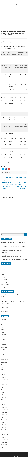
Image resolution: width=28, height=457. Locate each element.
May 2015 (3, 397)
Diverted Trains (4, 269)
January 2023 (4, 334)
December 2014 (4, 409)
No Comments (11, 36)
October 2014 (4, 414)
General (3, 272)
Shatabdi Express (5, 282)
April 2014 (3, 429)
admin (3, 36)
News (2, 274)
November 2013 (4, 442)
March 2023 (4, 329)
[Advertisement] (14, 17)
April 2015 (3, 399)
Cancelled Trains (4, 267)
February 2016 (4, 374)
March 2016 (4, 372)
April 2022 (3, 342)
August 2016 (4, 364)
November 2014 (4, 412)
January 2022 (4, 344)
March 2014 (4, 432)
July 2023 (3, 327)
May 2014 (3, 427)
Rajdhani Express (6, 172)
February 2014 (4, 434)
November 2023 (4, 322)
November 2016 (4, 359)
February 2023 (4, 332)
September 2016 (5, 362)
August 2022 (4, 337)
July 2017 (3, 354)
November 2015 (4, 382)
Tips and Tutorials (5, 284)
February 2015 (4, 404)
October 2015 (4, 384)
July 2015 (3, 392)
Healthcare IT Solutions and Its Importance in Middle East (14, 259)
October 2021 (4, 347)
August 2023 (4, 324)
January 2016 (4, 377)
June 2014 (3, 424)
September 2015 (5, 387)
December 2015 (4, 379)
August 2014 (4, 419)
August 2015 (4, 389)
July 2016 (3, 367)
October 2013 (4, 444)
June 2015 (3, 394)
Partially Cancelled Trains (6, 277)
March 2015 (4, 402)
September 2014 (5, 417)
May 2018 (3, 352)
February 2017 (4, 357)
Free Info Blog (14, 4)
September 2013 (5, 447)
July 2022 (3, 339)
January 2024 (4, 319)
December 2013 (4, 439)
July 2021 (3, 349)
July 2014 (3, 422)
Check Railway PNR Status (17, 299)
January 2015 (4, 407)
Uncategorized (4, 287)
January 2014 (4, 437)
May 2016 (3, 369)
